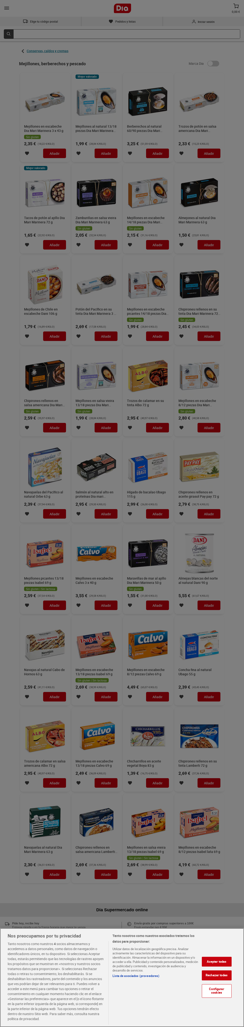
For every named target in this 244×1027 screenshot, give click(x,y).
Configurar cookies (216, 991)
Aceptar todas (217, 961)
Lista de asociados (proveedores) (135, 976)
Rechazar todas (217, 975)
